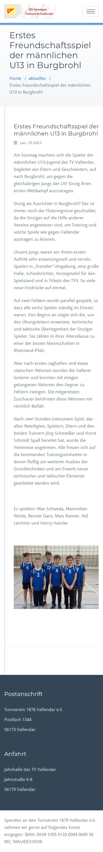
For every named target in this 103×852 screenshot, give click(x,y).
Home (15, 78)
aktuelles (37, 78)
